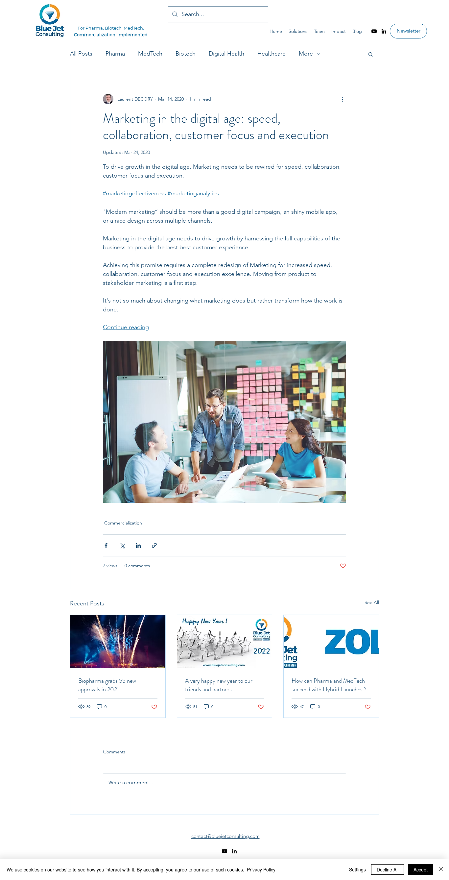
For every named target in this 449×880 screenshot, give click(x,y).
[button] (370, 54)
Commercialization (123, 523)
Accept (421, 869)
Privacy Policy (261, 869)
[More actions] (342, 99)
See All (372, 602)
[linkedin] (384, 31)
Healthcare (271, 53)
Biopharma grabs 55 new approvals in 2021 (107, 685)
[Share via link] (154, 545)
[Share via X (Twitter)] (122, 545)
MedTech (150, 53)
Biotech (186, 53)
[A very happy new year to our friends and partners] (224, 641)
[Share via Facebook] (106, 545)
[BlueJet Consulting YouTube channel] (374, 31)
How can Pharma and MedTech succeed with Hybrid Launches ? (329, 685)
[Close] (441, 869)
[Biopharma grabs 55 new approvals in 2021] (117, 641)
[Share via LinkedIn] (138, 545)
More (306, 53)
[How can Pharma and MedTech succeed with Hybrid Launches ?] (331, 641)
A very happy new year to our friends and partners (218, 685)
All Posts (81, 53)
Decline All (387, 869)
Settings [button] (357, 869)
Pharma (115, 53)
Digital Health (226, 53)
